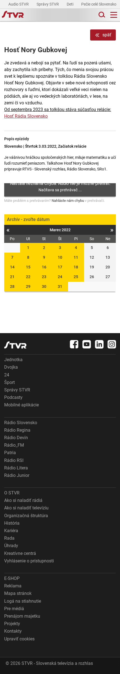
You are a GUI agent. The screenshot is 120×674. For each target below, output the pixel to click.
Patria (10, 452)
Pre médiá (14, 608)
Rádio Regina (17, 430)
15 (28, 267)
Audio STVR (19, 4)
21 (12, 277)
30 (44, 286)
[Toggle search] (101, 15)
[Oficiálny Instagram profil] (111, 344)
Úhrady (11, 545)
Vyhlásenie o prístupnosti (29, 561)
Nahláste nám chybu (68, 200)
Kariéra (11, 530)
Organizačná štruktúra (26, 515)
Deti (70, 4)
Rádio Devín (16, 437)
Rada (9, 538)
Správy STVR (48, 4)
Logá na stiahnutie (22, 601)
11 (76, 257)
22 (28, 277)
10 (60, 257)
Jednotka (13, 359)
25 (76, 277)
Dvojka (11, 367)
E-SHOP (12, 578)
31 (60, 286)
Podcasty (13, 397)
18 (76, 267)
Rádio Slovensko (20, 422)
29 (28, 286)
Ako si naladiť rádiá (23, 500)
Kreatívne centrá (20, 553)
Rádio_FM (14, 445)
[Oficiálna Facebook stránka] (74, 344)
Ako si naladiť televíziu (26, 507)
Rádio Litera (16, 468)
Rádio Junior (16, 475)
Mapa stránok (18, 593)
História (12, 523)
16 (44, 267)
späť (106, 34)
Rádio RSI (13, 460)
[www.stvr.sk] (15, 345)
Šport (9, 382)
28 (12, 286)
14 (12, 267)
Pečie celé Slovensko (99, 4)
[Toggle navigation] (113, 15)
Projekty (12, 623)
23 (44, 277)
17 (60, 267)
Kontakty (13, 631)
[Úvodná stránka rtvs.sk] (13, 15)
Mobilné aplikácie (21, 405)
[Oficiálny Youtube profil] (86, 344)
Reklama (12, 586)
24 (60, 277)
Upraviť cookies (19, 639)
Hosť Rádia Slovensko (26, 116)
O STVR (12, 493)
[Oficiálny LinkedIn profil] (99, 344)
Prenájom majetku (22, 616)
